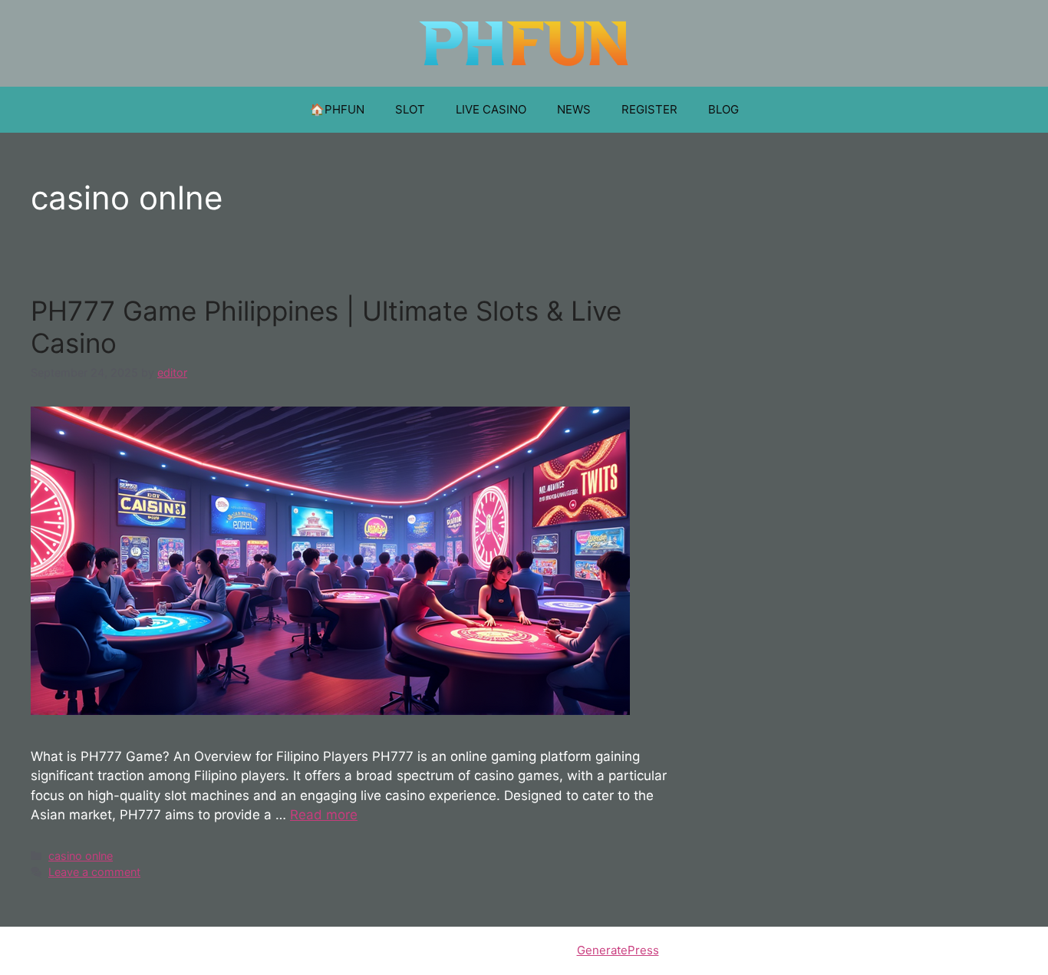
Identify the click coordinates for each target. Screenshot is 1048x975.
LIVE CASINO (491, 109)
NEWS (574, 109)
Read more (324, 814)
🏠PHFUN (337, 109)
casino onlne (80, 855)
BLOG (723, 109)
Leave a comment (94, 871)
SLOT (410, 109)
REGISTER (649, 109)
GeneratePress (618, 950)
